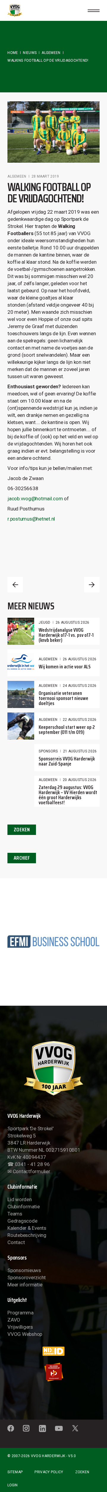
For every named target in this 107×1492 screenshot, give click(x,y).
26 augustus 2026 (72, 622)
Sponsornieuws (24, 1270)
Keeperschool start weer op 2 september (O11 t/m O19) (67, 729)
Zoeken (82, 1472)
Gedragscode (22, 1221)
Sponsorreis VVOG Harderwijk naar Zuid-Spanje (67, 761)
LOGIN (12, 1485)
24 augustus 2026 (80, 686)
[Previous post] (15, 584)
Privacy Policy (48, 1472)
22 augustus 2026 (80, 720)
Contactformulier (31, 1171)
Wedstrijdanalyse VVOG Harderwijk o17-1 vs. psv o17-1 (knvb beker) (66, 635)
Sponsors (48, 751)
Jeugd (45, 622)
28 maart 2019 (45, 176)
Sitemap (15, 1472)
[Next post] (92, 584)
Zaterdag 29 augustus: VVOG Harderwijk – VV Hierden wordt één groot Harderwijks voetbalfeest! (68, 794)
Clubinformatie (23, 1207)
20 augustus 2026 (80, 780)
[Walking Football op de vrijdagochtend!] (53, 132)
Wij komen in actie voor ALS (65, 666)
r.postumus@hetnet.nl (31, 519)
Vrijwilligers (20, 1327)
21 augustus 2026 (80, 751)
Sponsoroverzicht (26, 1277)
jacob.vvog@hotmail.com (35, 499)
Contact (16, 1242)
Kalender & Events (26, 1228)
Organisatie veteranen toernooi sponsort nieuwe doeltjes (63, 698)
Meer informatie (24, 1285)
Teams (14, 1214)
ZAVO (13, 1320)
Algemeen (51, 53)
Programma (20, 1313)
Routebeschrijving (26, 1235)
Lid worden (19, 1199)
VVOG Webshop (24, 1334)
